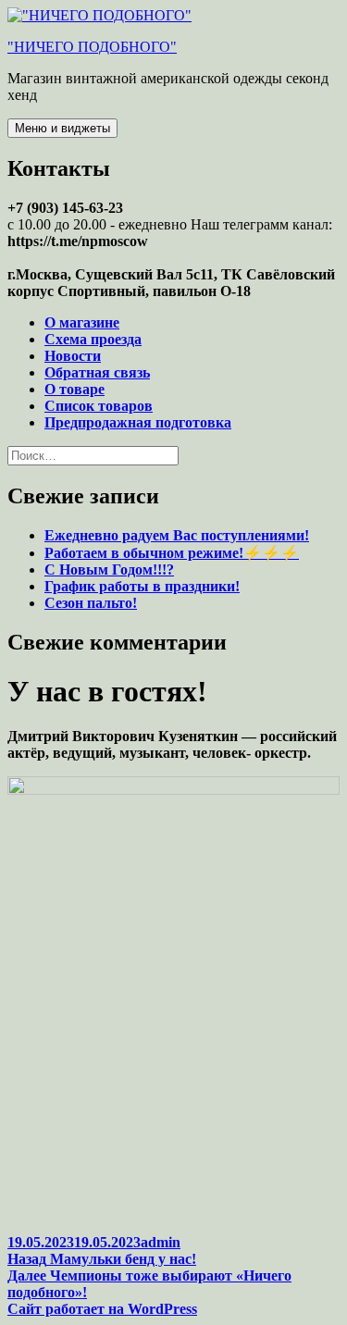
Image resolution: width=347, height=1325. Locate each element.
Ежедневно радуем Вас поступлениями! (176, 535)
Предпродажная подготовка (137, 422)
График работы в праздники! (142, 586)
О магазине (81, 322)
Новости (72, 356)
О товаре (74, 389)
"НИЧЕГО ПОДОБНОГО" (92, 47)
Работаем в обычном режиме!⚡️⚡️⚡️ (171, 553)
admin (160, 1242)
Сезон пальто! (90, 603)
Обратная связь (97, 372)
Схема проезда (93, 339)
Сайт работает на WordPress (102, 1309)
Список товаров (98, 406)
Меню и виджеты (62, 128)
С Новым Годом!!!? (109, 569)
